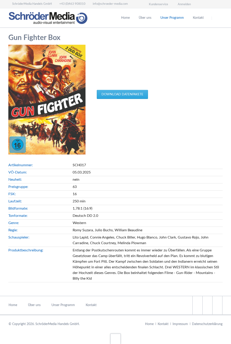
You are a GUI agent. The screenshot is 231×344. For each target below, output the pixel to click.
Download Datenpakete (122, 94)
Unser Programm (172, 17)
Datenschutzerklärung (207, 324)
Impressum (180, 324)
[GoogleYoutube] (217, 305)
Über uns (145, 17)
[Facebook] (202, 4)
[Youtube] (218, 4)
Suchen (217, 18)
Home (125, 17)
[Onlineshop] (210, 4)
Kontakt (198, 17)
